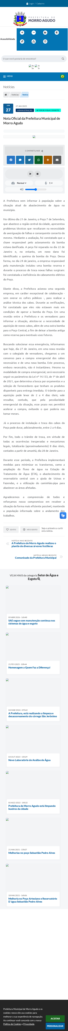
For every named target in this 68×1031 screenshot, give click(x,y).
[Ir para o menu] (62, 41)
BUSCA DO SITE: (11, 53)
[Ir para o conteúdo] (54, 41)
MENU (10, 76)
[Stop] (37, 174)
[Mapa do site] (33, 41)
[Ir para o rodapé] (27, 48)
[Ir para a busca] (20, 48)
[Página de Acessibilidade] (45, 41)
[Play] (30, 174)
